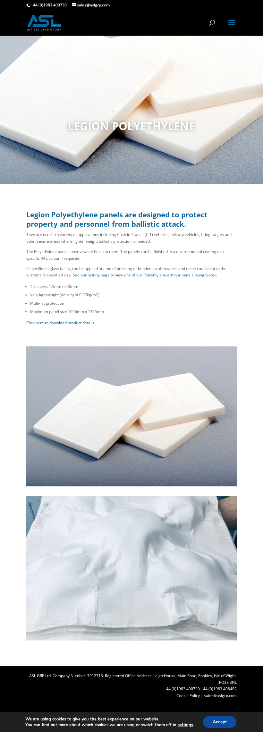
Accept (220, 722)
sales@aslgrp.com (220, 695)
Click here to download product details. (60, 323)
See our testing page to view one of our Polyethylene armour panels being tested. (145, 275)
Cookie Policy (188, 695)
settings (185, 725)
